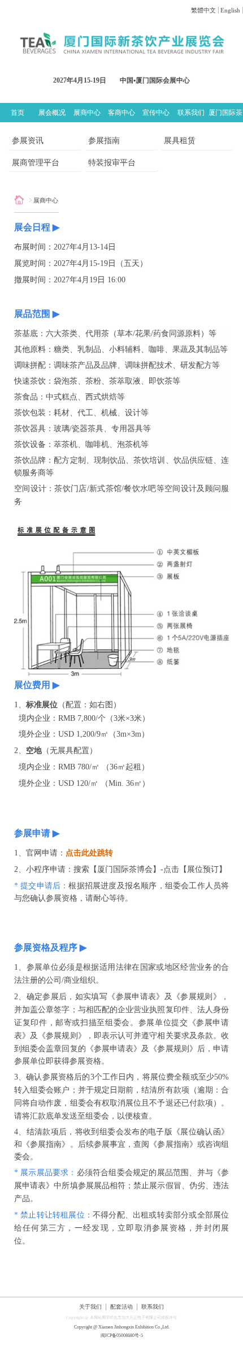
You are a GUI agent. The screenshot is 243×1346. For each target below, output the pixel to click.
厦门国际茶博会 (225, 115)
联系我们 (191, 113)
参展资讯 (28, 140)
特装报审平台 (112, 162)
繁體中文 (203, 10)
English (230, 10)
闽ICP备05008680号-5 (122, 1335)
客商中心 (121, 113)
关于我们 (90, 1307)
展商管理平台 (35, 162)
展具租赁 (180, 140)
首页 (17, 113)
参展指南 (104, 140)
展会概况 (52, 113)
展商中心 (87, 113)
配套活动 (121, 1307)
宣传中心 (156, 113)
